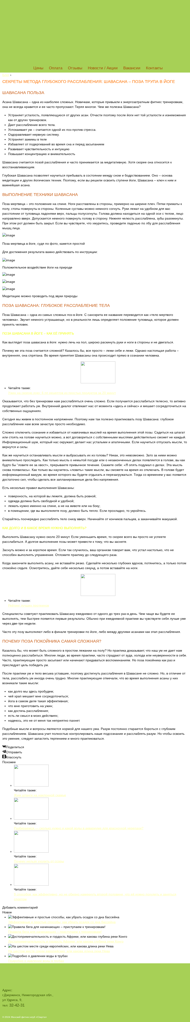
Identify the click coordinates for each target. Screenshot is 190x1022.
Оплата (55, 68)
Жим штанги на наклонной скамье (40, 795)
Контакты (154, 68)
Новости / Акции (103, 68)
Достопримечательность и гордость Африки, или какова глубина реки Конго (66, 941)
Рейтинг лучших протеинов (28, 605)
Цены (38, 68)
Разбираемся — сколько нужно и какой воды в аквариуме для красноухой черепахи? (78, 828)
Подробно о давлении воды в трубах (36, 961)
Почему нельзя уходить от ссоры (39, 861)
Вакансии (131, 68)
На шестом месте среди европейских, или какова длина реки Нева (59, 951)
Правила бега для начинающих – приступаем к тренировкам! (55, 932)
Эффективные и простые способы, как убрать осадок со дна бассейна (62, 922)
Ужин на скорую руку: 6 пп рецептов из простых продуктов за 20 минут (62, 393)
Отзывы (75, 68)
